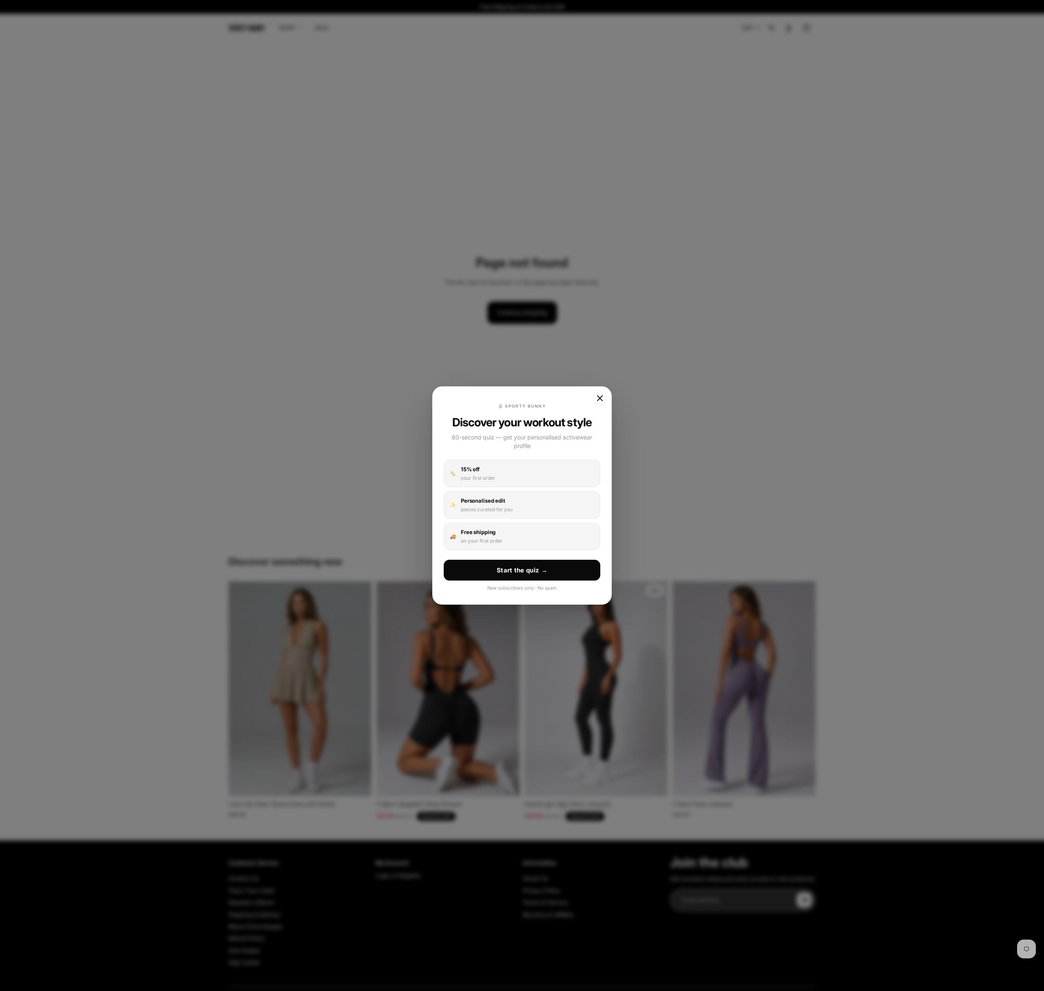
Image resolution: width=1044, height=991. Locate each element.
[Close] (600, 398)
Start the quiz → (522, 570)
